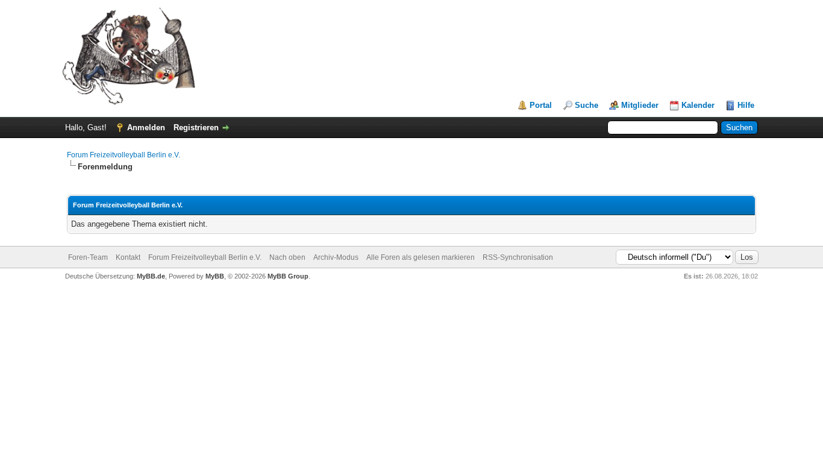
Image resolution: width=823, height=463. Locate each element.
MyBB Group (288, 276)
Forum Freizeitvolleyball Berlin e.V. (123, 155)
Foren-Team (88, 257)
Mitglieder (640, 105)
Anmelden (146, 127)
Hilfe (745, 105)
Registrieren (196, 127)
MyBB (214, 276)
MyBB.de (151, 276)
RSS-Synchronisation (518, 257)
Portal (541, 105)
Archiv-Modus (335, 257)
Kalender (698, 105)
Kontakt (128, 257)
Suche (586, 105)
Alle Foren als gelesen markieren (420, 257)
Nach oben (287, 257)
